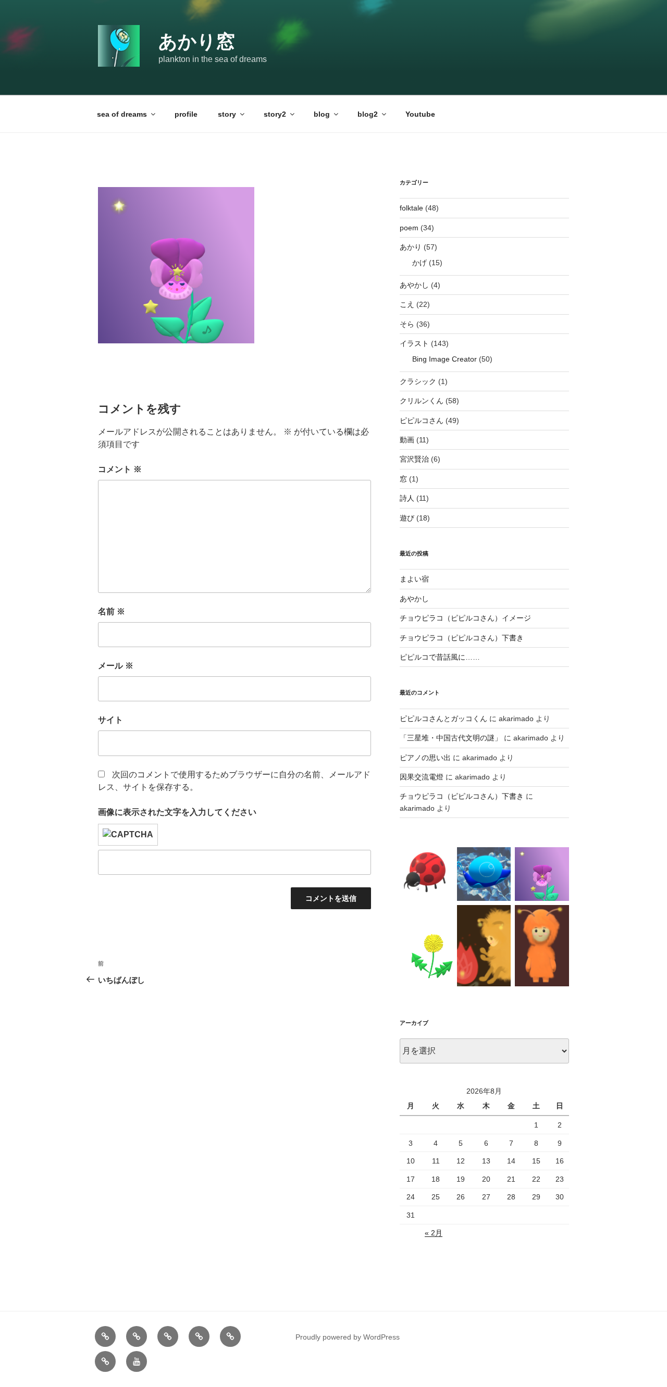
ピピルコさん (421, 420)
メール (115, 665)
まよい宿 (414, 579)
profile (186, 114)
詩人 (407, 498)
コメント (120, 469)
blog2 (367, 114)
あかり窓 (196, 41)
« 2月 (433, 1233)
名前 (111, 611)
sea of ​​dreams (122, 114)
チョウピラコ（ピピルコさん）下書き (462, 638)
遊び (407, 518)
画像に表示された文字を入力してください (177, 812)
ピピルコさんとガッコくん (443, 718)
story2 (275, 114)
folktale (411, 208)
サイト (110, 719)
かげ (419, 262)
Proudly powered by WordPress (347, 1337)
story (227, 114)
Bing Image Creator (444, 359)
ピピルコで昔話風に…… (440, 657)
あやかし (414, 285)
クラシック (418, 381)
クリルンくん (421, 401)
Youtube (420, 114)
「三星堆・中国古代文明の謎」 (451, 738)
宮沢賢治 (414, 459)
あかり (411, 247)
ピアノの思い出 (425, 757)
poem (409, 228)
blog (322, 114)
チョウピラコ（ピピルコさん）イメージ (465, 618)
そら (407, 324)
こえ (407, 304)
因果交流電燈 (421, 777)
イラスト (414, 343)
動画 (407, 440)
